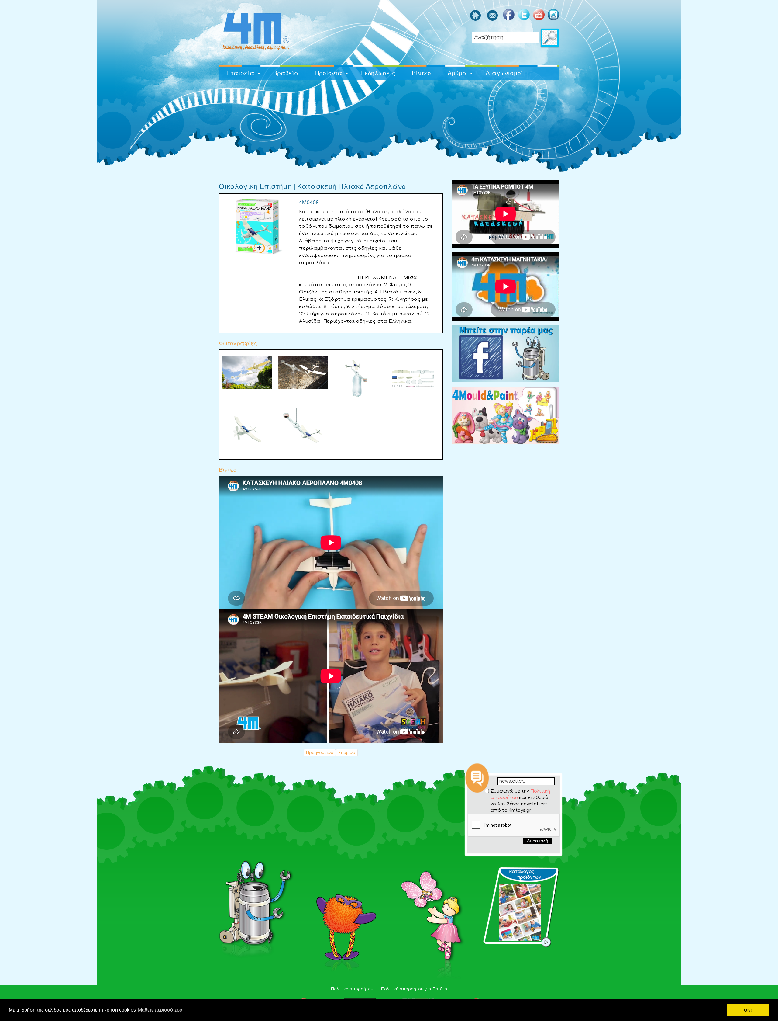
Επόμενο (346, 753)
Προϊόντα (328, 72)
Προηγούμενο (319, 753)
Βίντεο (421, 72)
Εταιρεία (240, 72)
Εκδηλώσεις (378, 72)
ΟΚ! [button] (748, 1010)
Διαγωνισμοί (504, 72)
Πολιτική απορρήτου (352, 989)
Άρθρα (457, 72)
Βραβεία (286, 72)
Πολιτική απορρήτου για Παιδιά (414, 989)
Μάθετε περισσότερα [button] (160, 1009)
